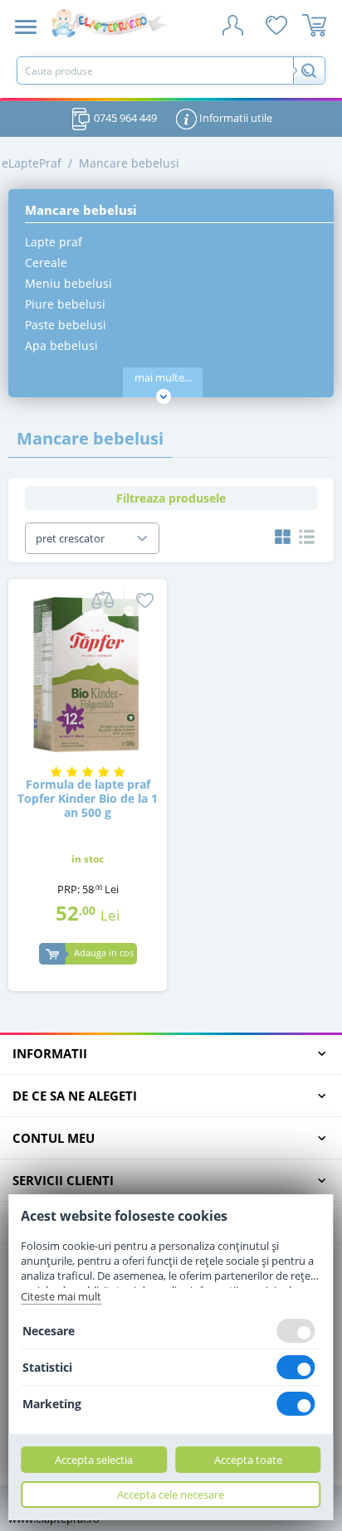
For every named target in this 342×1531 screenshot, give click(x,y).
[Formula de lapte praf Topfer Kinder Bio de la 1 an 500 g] (87, 673)
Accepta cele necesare (170, 1494)
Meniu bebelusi (68, 283)
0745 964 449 (124, 117)
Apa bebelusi (61, 345)
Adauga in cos (104, 952)
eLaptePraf (31, 163)
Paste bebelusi (65, 325)
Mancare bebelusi (129, 163)
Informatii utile (234, 117)
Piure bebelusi (65, 304)
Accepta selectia (94, 1459)
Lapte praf (53, 242)
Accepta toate (248, 1459)
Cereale (46, 262)
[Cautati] (309, 70)
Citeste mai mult (61, 1296)
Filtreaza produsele (171, 498)
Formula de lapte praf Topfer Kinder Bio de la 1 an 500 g (87, 798)
